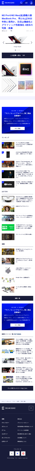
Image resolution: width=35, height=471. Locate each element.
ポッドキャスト (6, 437)
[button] (3, 42)
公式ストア (5, 441)
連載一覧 (17, 298)
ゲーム (3, 430)
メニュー (26, 3)
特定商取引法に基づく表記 (24, 434)
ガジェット (5, 426)
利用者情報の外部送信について (25, 426)
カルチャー (5, 434)
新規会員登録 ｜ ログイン (31, 3)
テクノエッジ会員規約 (23, 430)
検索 (21, 3)
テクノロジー (5, 422)
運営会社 (20, 419)
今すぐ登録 (17, 128)
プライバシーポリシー (23, 422)
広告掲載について (22, 437)
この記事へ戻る (17, 55)
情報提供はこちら (22, 441)
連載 (3, 419)
